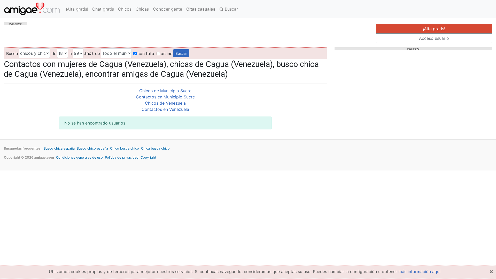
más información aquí (419, 271)
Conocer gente (167, 9)
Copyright (148, 157)
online (166, 53)
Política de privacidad (121, 157)
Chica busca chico (155, 148)
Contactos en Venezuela (165, 109)
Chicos (124, 9)
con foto (145, 53)
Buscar (230, 9)
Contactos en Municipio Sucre (165, 96)
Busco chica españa (59, 148)
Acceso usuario (434, 38)
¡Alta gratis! (77, 9)
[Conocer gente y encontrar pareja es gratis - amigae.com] (32, 9)
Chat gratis (103, 9)
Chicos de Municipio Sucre (165, 90)
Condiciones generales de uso (79, 157)
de (53, 53)
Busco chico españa (92, 148)
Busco (12, 53)
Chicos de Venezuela (165, 103)
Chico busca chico (124, 148)
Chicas (142, 9)
